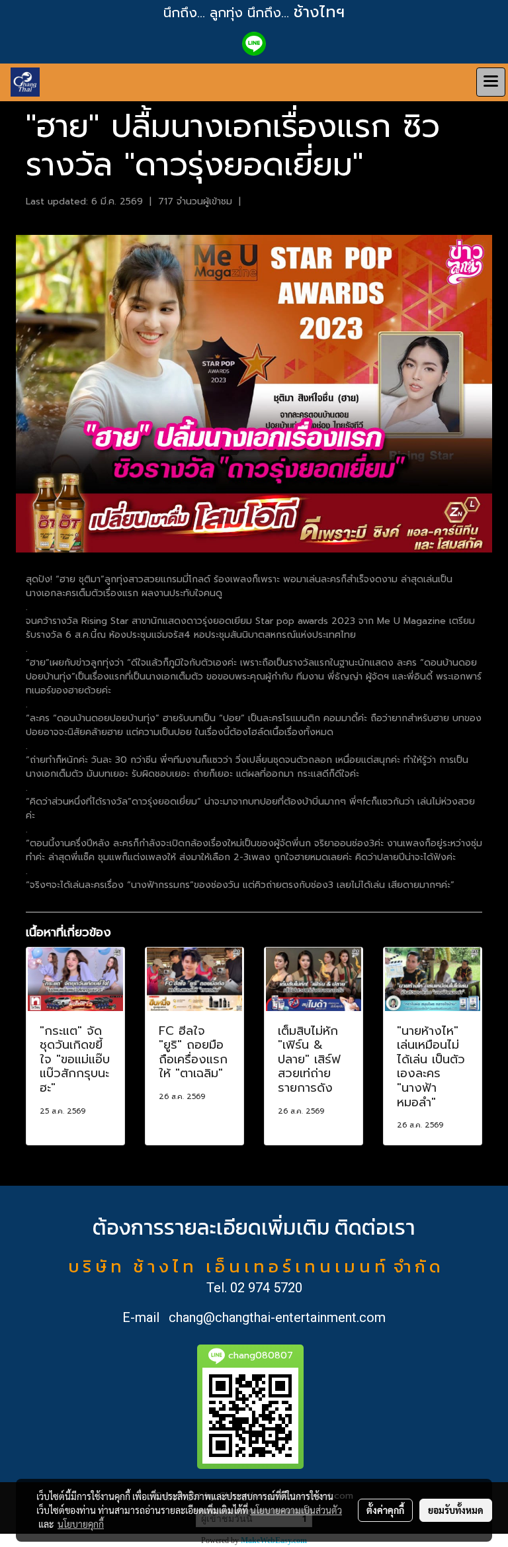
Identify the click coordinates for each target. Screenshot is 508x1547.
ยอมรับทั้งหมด (456, 1510)
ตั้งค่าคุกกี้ (385, 1510)
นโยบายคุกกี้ (81, 1524)
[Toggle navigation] (490, 82)
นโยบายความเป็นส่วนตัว (296, 1510)
